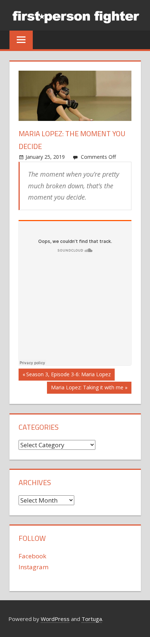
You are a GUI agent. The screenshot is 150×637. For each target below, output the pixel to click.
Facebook (32, 556)
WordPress (55, 618)
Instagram (33, 567)
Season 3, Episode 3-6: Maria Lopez (68, 375)
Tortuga (92, 618)
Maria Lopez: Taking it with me (87, 389)
